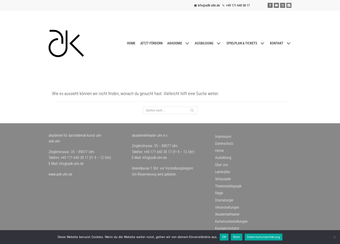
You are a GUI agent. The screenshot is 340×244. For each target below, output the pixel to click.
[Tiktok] (288, 5)
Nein (236, 237)
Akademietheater (227, 214)
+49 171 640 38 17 (238, 5)
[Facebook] (270, 5)
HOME (131, 43)
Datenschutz (224, 143)
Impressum (223, 136)
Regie (219, 193)
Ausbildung (223, 157)
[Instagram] (282, 5)
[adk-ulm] (66, 43)
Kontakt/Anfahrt (227, 228)
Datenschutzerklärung (263, 237)
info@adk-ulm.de (209, 5)
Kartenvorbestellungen (231, 221)
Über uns (221, 165)
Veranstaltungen (227, 207)
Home (219, 150)
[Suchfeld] (192, 110)
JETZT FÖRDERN (151, 43)
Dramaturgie (224, 200)
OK (224, 237)
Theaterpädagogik (228, 186)
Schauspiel (223, 179)
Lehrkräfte (222, 172)
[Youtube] (276, 5)
